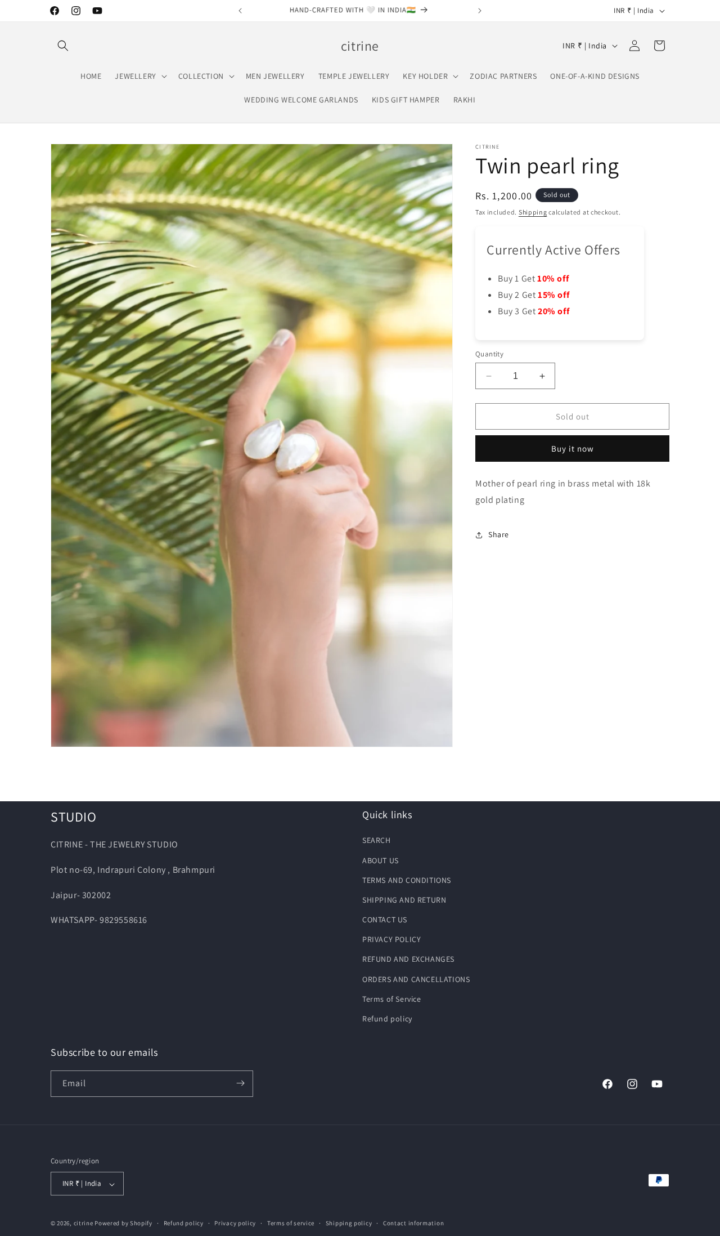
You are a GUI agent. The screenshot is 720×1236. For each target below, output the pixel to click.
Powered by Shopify (123, 1224)
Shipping (533, 212)
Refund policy (387, 1019)
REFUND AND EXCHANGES (408, 959)
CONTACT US (384, 919)
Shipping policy (349, 1224)
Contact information (413, 1224)
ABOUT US (380, 860)
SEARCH (376, 840)
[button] (63, 45)
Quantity (489, 354)
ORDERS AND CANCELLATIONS (416, 979)
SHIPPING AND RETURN (404, 900)
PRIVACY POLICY (391, 939)
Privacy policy (235, 1224)
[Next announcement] (479, 10)
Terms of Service (391, 999)
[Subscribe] (240, 1083)
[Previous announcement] (240, 10)
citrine (83, 1224)
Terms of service (290, 1224)
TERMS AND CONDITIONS (406, 880)
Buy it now (572, 448)
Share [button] (498, 534)
